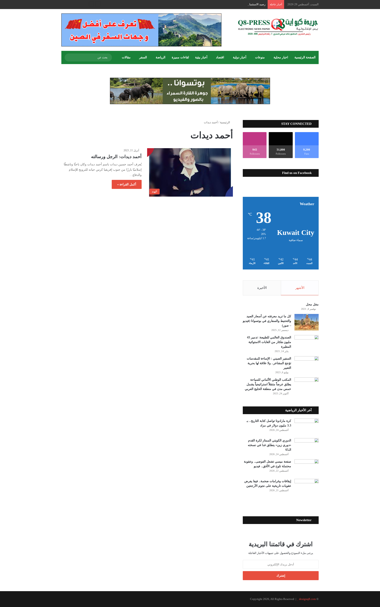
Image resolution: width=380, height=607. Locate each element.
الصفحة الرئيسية (305, 57)
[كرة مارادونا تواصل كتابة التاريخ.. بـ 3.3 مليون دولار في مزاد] (306, 427)
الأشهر (299, 288)
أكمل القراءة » (126, 184)
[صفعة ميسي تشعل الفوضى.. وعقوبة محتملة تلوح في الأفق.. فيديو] (306, 467)
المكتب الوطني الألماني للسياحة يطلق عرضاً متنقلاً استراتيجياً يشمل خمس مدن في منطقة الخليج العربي (268, 384)
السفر (143, 57)
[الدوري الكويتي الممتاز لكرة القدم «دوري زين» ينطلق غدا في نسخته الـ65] (306, 446)
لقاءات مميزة (180, 57)
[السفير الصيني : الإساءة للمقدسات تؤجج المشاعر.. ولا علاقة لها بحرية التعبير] (306, 364)
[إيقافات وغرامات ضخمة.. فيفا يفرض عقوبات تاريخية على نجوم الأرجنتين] (306, 487)
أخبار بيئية (201, 57)
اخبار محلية (281, 57)
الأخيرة (262, 288)
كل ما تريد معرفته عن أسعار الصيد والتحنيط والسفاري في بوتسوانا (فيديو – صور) (267, 321)
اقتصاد (220, 57)
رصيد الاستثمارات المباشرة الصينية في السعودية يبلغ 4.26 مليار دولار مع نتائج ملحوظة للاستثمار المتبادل (204, 4)
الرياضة (160, 57)
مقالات (126, 57)
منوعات (260, 57)
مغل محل (312, 304)
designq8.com (307, 599)
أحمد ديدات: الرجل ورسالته (116, 156)
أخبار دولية (239, 57)
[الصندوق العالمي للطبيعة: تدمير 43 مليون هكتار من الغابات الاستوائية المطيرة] (306, 343)
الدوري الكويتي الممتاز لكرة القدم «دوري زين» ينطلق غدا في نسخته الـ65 (269, 445)
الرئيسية (225, 122)
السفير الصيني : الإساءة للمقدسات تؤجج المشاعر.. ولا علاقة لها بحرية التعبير (269, 363)
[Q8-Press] (278, 27)
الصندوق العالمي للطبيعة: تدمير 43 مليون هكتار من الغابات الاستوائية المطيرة (269, 342)
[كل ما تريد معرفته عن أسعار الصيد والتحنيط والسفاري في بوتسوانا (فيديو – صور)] (306, 322)
